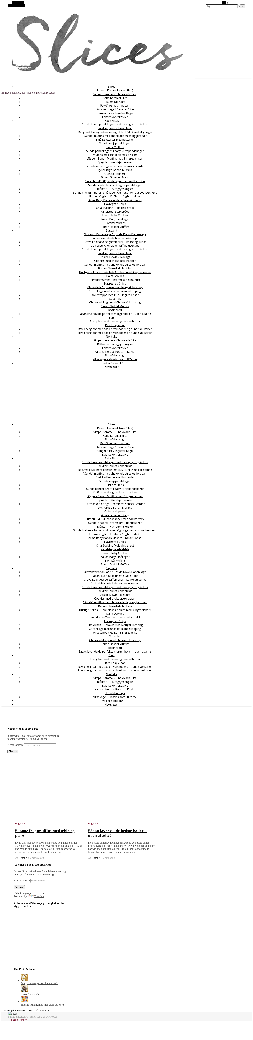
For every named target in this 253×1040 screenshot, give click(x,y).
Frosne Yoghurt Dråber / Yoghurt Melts (115, 196)
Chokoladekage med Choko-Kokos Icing (115, 302)
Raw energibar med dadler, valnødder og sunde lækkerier (115, 329)
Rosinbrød (115, 310)
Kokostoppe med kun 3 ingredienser (115, 295)
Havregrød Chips (115, 204)
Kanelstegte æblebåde (115, 211)
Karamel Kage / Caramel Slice (115, 109)
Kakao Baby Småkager (115, 219)
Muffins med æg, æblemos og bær (115, 155)
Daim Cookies (115, 276)
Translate (39, 896)
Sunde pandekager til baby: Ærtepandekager (115, 151)
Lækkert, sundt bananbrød (115, 128)
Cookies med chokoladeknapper (115, 261)
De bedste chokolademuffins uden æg (115, 246)
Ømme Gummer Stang (115, 177)
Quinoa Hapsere (115, 174)
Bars (112, 317)
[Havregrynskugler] (24, 990)
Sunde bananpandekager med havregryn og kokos (115, 124)
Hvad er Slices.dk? (111, 363)
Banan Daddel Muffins (115, 227)
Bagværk (111, 230)
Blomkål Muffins (115, 223)
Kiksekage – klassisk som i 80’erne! (115, 359)
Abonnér (13, 751)
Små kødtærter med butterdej (115, 139)
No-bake (111, 336)
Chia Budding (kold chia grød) (115, 208)
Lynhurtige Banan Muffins (115, 170)
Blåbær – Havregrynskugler (115, 189)
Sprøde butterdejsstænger (115, 162)
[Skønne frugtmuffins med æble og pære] (24, 1001)
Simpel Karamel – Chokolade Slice (114, 94)
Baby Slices (111, 121)
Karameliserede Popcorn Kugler (115, 352)
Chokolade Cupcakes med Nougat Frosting (115, 287)
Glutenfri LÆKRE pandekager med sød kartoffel (115, 181)
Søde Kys (115, 299)
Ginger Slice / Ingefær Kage (115, 113)
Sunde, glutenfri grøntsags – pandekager (115, 185)
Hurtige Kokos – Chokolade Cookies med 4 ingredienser (115, 272)
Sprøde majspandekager (115, 143)
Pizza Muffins (115, 147)
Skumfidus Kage (115, 102)
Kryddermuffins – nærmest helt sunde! (115, 280)
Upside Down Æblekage (115, 257)
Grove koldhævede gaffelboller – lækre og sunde (115, 242)
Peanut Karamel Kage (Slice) (115, 90)
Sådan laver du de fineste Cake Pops (115, 238)
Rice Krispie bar (115, 325)
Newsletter (111, 367)
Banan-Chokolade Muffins (115, 268)
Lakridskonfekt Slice (115, 117)
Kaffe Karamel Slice (115, 98)
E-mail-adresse (15, 744)
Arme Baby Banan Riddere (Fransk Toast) (115, 200)
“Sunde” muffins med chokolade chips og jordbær (115, 136)
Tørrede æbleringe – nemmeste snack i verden (115, 166)
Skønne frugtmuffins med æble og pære (42, 1004)
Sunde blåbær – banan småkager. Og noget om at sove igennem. (115, 193)
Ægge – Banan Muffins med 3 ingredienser (115, 158)
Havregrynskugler (30, 993)
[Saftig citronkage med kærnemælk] (24, 980)
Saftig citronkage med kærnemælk (39, 983)
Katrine (23, 857)
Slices (111, 86)
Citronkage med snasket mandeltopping (115, 291)
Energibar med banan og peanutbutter (115, 321)
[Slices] (98, 86)
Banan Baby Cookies (115, 215)
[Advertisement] (108, 395)
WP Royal (51, 1016)
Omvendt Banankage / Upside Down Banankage (115, 234)
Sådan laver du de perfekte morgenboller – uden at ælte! (115, 314)
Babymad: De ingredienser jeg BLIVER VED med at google (115, 132)
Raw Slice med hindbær (115, 105)
